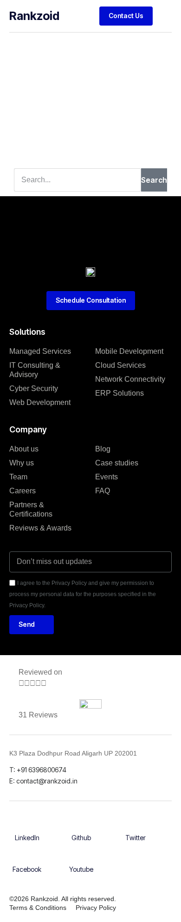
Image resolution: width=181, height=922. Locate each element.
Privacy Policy (96, 907)
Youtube (81, 869)
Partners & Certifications (30, 509)
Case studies (116, 463)
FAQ (102, 491)
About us (24, 449)
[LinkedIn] (26, 827)
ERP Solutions (119, 393)
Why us (21, 463)
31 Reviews (38, 715)
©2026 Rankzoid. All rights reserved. (62, 898)
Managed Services (40, 351)
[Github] (81, 827)
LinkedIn (27, 838)
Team (18, 477)
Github (81, 838)
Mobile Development (129, 351)
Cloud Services (120, 365)
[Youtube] (81, 859)
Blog (102, 449)
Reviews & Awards (40, 528)
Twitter (135, 838)
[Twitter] (135, 827)
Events (106, 477)
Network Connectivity (130, 379)
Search (154, 180)
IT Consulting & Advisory (34, 369)
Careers (22, 491)
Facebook (27, 869)
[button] (164, 15)
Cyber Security (33, 388)
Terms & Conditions (37, 907)
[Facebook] (26, 859)
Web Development (40, 402)
